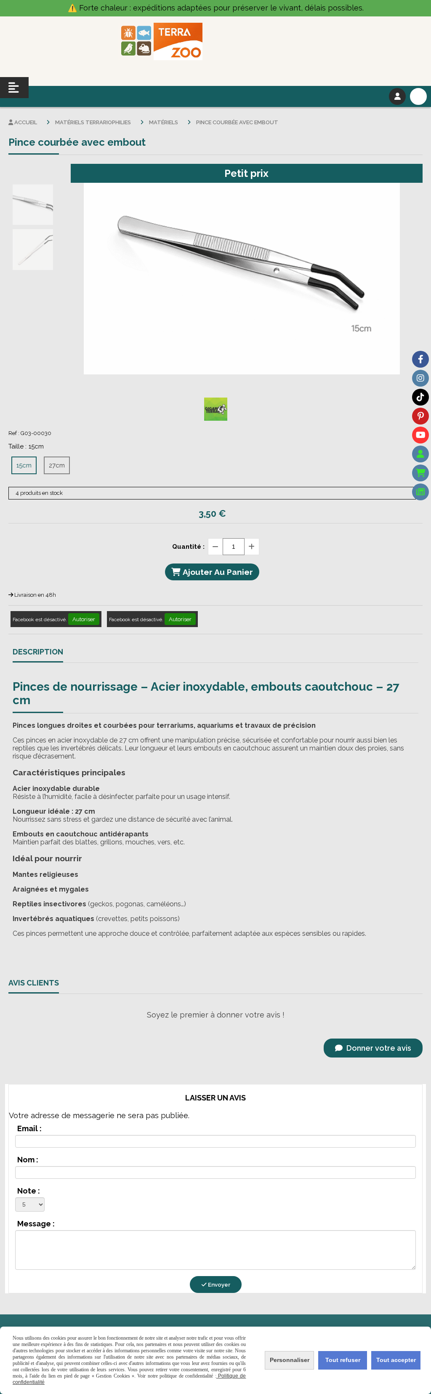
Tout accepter (396, 1360)
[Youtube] (420, 435)
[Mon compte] (420, 454)
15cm (24, 465)
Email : (29, 1128)
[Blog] (420, 491)
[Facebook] (420, 359)
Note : (28, 1190)
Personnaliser (289, 1360)
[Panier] (420, 473)
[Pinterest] (420, 416)
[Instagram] (420, 378)
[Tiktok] (420, 397)
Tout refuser (342, 1360)
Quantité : (188, 546)
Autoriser (83, 619)
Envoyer (218, 1284)
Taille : (26, 446)
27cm (57, 465)
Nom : (27, 1159)
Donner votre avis (378, 1048)
